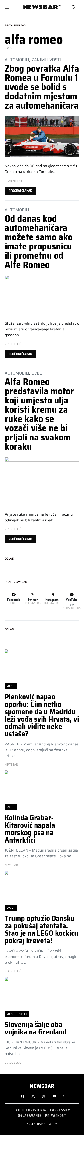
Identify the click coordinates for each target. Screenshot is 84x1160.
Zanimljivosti (46, 59)
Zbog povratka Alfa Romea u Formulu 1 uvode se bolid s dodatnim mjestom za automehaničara (42, 87)
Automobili (17, 59)
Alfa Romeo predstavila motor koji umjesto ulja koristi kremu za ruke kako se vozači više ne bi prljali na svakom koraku (39, 414)
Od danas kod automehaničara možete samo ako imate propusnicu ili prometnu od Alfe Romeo (39, 241)
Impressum (60, 1110)
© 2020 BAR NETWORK (42, 1124)
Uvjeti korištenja (30, 1110)
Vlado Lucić (13, 344)
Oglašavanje (30, 1115)
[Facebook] (22, 1096)
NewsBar (11, 764)
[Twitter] (33, 1096)
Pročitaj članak (20, 190)
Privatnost (55, 1115)
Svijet (38, 373)
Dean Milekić (14, 180)
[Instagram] (43, 1096)
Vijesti (11, 686)
